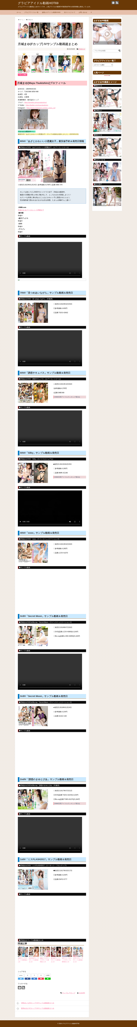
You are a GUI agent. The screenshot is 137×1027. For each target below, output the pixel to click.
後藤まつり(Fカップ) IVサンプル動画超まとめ (44, 959)
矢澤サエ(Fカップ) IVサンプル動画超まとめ (78, 959)
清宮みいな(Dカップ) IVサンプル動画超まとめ (37, 1003)
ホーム (19, 12)
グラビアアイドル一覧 (31, 12)
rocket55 (82, 993)
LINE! (48, 975)
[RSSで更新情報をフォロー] (117, 2)
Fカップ (72, 993)
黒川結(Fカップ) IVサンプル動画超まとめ (55, 959)
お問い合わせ (83, 12)
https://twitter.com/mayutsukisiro (37, 105)
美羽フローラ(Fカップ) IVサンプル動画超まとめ (67, 959)
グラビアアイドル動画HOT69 (38, 3)
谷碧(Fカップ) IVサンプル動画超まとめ (22, 959)
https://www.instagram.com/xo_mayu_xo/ (40, 108)
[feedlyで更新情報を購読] (113, 2)
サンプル (65, 993)
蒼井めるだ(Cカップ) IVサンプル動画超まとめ (37, 1008)
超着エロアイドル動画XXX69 (51, 12)
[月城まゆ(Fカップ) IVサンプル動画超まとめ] (34, 979)
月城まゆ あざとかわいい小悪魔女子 (31, 210)
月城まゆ (82, 49)
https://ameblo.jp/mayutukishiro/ (35, 102)
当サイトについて (69, 12)
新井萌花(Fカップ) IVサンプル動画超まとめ (34, 959)
